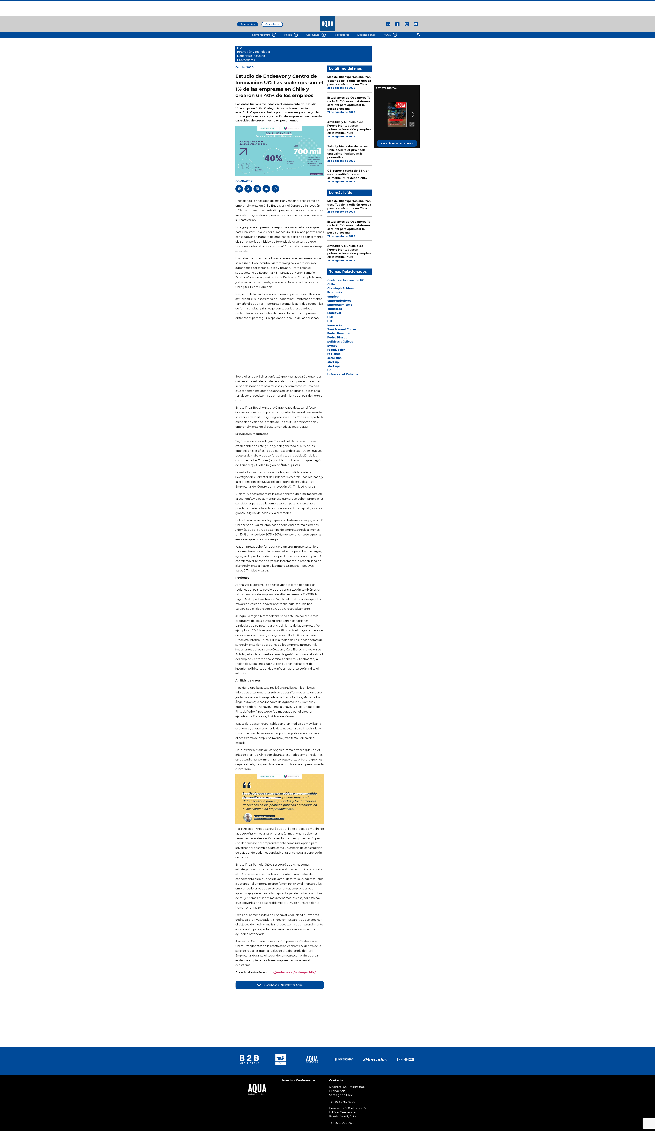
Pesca (288, 34)
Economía (334, 292)
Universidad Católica (342, 374)
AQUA (387, 34)
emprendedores (339, 300)
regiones (333, 354)
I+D (329, 321)
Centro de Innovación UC (345, 280)
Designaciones (366, 34)
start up (333, 362)
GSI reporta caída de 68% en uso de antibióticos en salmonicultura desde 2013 (348, 174)
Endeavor (334, 313)
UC (329, 370)
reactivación (336, 349)
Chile (331, 284)
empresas (334, 308)
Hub (330, 317)
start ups (333, 366)
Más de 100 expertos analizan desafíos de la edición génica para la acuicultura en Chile (349, 80)
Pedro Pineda (337, 337)
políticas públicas (340, 341)
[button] (239, 189)
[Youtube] (416, 24)
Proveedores (341, 34)
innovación (335, 325)
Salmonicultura (261, 34)
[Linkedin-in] (388, 24)
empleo (333, 296)
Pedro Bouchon (338, 333)
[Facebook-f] (397, 24)
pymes (332, 345)
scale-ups (334, 358)
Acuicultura (312, 34)
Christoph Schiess (340, 288)
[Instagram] (407, 24)
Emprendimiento (339, 304)
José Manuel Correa (341, 329)
